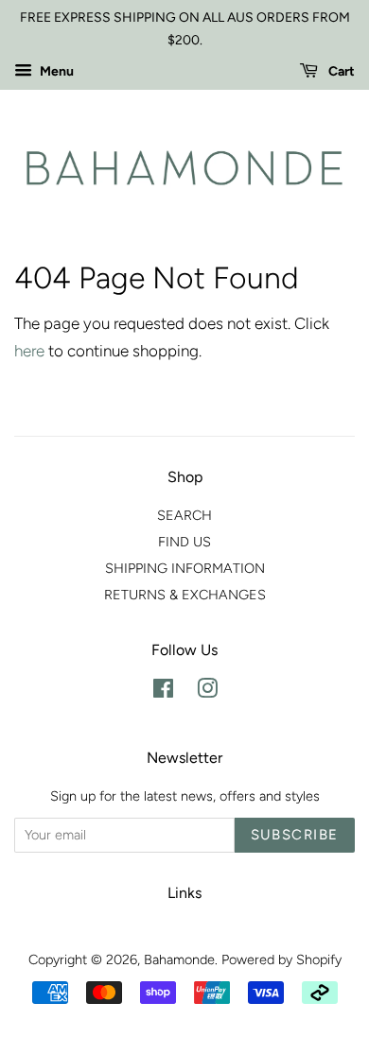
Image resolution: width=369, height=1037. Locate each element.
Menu (55, 71)
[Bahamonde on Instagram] (207, 691)
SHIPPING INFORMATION (185, 568)
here (29, 350)
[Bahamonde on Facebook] (163, 691)
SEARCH (184, 515)
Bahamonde (179, 959)
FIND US (184, 541)
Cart (340, 71)
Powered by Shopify (281, 959)
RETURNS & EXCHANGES (185, 594)
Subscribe (295, 834)
